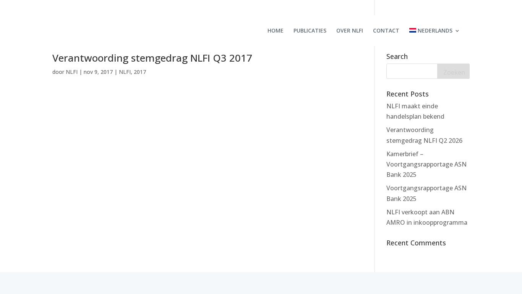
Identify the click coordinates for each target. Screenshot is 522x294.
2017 (140, 71)
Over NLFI (349, 31)
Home (275, 31)
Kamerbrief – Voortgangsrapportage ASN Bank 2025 (426, 164)
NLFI (72, 71)
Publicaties (309, 31)
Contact (386, 31)
